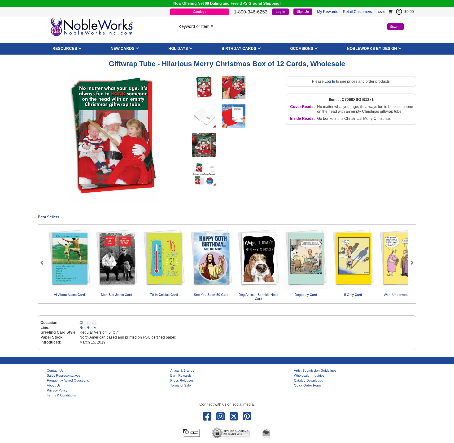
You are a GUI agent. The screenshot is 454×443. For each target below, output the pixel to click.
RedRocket (88, 328)
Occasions (301, 49)
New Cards (123, 49)
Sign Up (303, 11)
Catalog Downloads (308, 380)
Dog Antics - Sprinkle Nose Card (258, 297)
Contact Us (55, 370)
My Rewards (327, 12)
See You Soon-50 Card (211, 295)
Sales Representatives (63, 375)
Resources (64, 49)
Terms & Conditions (61, 395)
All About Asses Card (69, 295)
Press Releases (182, 380)
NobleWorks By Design (372, 49)
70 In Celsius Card (164, 295)
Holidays (178, 49)
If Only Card (353, 295)
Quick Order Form (307, 385)
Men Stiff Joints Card (116, 295)
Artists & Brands (182, 370)
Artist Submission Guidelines (315, 370)
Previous (44, 262)
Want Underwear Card (400, 295)
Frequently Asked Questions (68, 380)
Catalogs (199, 11)
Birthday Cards (239, 49)
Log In (280, 11)
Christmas (87, 323)
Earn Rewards (181, 375)
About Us (54, 385)
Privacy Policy (57, 390)
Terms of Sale (180, 385)
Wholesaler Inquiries (309, 375)
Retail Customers (357, 12)
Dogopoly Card (306, 295)
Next (410, 262)
